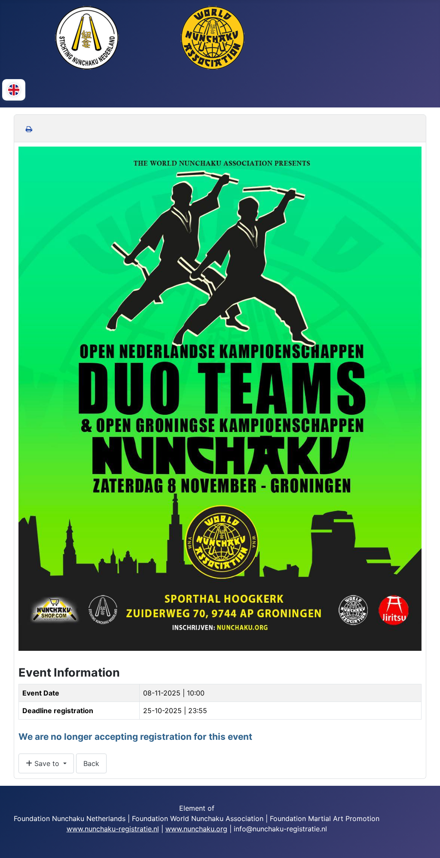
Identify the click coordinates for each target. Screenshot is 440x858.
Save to (46, 763)
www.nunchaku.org (196, 828)
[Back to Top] (425, 842)
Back (91, 763)
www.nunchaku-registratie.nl (113, 828)
